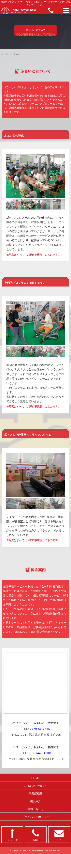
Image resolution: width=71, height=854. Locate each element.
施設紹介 (35, 801)
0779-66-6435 (40, 728)
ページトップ (12, 840)
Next (58, 177)
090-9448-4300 (40, 753)
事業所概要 (35, 793)
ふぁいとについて (35, 785)
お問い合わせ (35, 809)
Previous (13, 177)
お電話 (35, 840)
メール (59, 840)
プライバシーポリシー (35, 816)
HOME (35, 778)
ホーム (4, 54)
